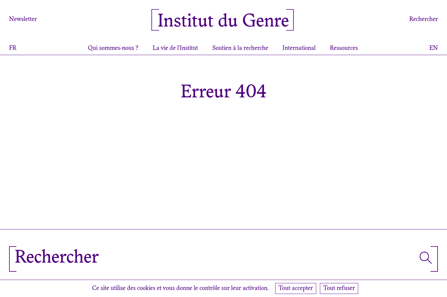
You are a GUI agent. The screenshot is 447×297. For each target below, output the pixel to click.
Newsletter (23, 19)
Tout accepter (296, 288)
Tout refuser (339, 288)
